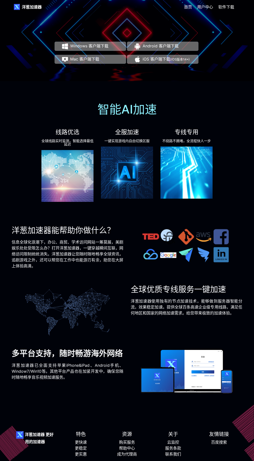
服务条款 (173, 448)
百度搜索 (219, 442)
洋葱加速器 (32, 6)
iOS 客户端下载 (166, 59)
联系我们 (173, 454)
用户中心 (205, 6)
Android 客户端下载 (161, 45)
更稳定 (81, 448)
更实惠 (81, 454)
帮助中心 (127, 448)
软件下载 (226, 6)
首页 (188, 6)
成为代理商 (127, 454)
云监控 (173, 442)
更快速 (81, 442)
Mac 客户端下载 (84, 59)
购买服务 (127, 442)
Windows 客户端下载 (89, 45)
